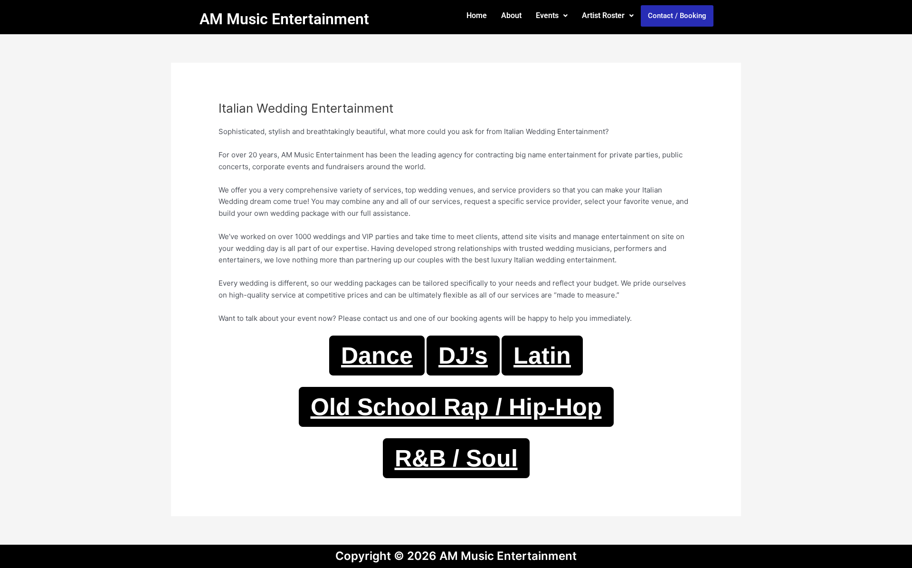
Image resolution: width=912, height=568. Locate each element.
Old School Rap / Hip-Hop (456, 407)
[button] (552, 16)
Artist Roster (603, 15)
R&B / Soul (456, 458)
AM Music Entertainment (284, 19)
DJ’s (463, 355)
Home (476, 15)
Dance (377, 355)
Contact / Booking (677, 15)
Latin (542, 355)
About (511, 15)
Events (547, 15)
